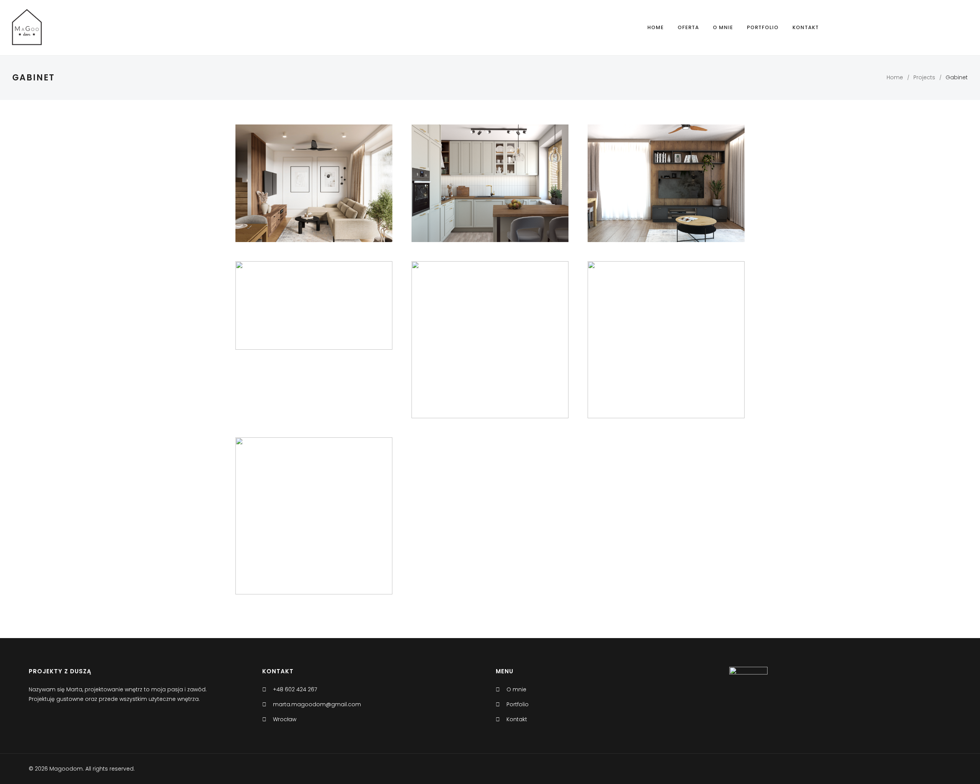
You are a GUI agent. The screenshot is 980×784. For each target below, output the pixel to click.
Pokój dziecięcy (357, 188)
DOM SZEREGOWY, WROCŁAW (314, 178)
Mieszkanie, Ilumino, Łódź (314, 511)
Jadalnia (502, 354)
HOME (655, 27)
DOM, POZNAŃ (490, 184)
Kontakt (805, 27)
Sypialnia (323, 200)
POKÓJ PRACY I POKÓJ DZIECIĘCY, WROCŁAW (314, 307)
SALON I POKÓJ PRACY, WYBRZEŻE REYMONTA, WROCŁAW (666, 184)
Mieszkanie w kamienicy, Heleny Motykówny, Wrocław (666, 341)
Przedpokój (270, 533)
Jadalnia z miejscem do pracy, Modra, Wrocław (490, 341)
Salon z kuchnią (708, 354)
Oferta (688, 27)
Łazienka (324, 188)
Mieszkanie (349, 521)
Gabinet (276, 188)
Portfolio (763, 27)
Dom (256, 188)
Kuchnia (299, 188)
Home (895, 77)
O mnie (723, 27)
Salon (301, 200)
